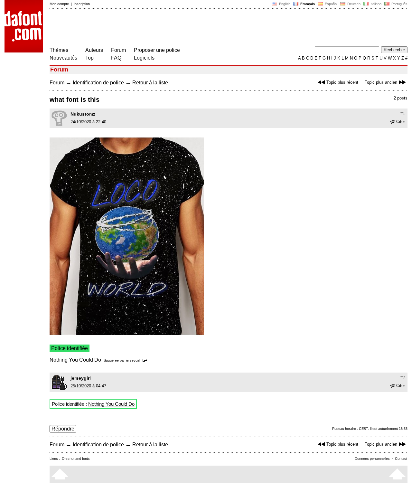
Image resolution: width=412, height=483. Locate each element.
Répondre (63, 428)
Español (330, 4)
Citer (400, 121)
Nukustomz (82, 114)
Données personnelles (372, 458)
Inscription (82, 4)
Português (398, 4)
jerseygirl (133, 360)
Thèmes (59, 50)
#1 (402, 113)
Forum (118, 50)
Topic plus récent (342, 82)
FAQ (116, 58)
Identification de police (98, 82)
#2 (402, 377)
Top (89, 58)
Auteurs (94, 50)
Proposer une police (157, 50)
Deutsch (353, 4)
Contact (401, 458)
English (284, 4)
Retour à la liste (150, 82)
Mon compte (59, 4)
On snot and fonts (76, 458)
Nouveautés (63, 58)
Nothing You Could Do (75, 360)
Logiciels (144, 58)
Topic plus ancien (381, 82)
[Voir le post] (146, 360)
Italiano (375, 4)
